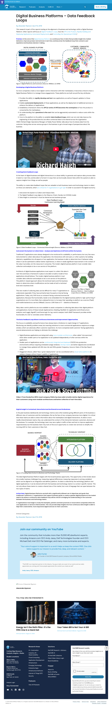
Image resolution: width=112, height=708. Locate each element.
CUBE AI (50, 7)
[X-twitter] (11, 689)
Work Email (76, 662)
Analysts (42, 7)
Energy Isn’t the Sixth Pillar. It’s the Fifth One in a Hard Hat (33, 628)
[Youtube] (8, 689)
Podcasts (32, 7)
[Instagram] (23, 689)
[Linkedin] (15, 689)
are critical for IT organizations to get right (51, 188)
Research (22, 7)
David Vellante (72, 631)
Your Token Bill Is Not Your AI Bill (73, 627)
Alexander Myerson (25, 26)
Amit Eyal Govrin (20, 633)
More (58, 7)
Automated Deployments (40, 34)
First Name (76, 655)
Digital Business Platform (42, 39)
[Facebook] (19, 689)
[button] (2, 2)
